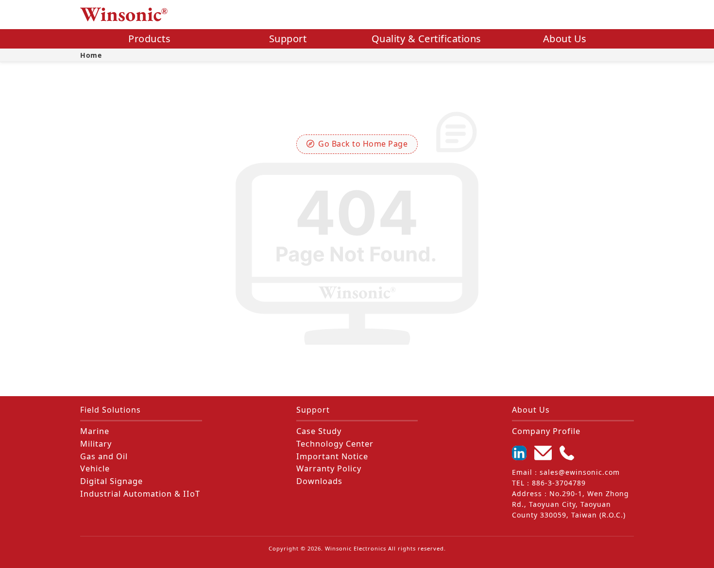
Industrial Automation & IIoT (140, 493)
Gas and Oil (104, 456)
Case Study (318, 431)
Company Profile (546, 431)
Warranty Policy (328, 468)
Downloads (319, 481)
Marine (94, 431)
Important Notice (332, 456)
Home (91, 55)
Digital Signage (111, 481)
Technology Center (335, 443)
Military (96, 443)
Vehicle (95, 468)
